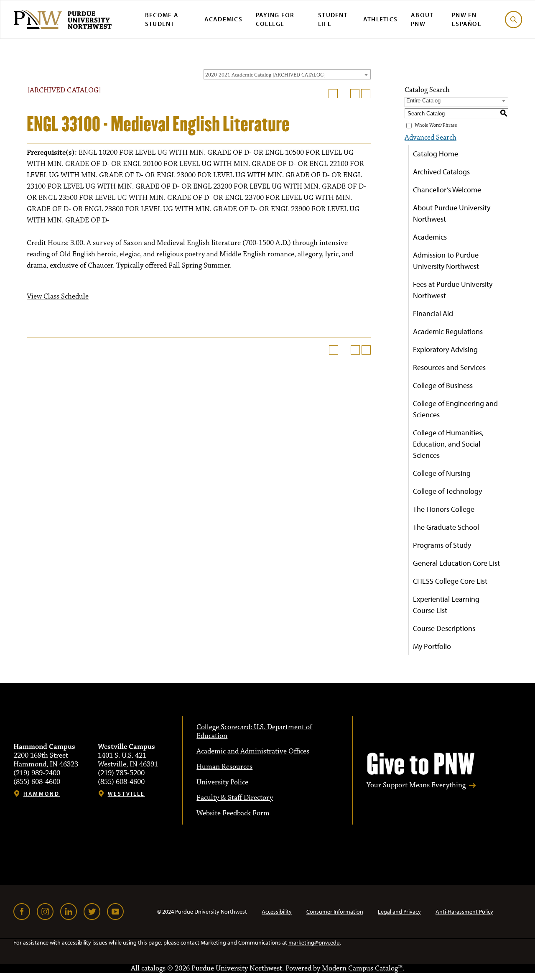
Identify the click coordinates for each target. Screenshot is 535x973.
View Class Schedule (58, 296)
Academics (223, 19)
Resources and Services (449, 367)
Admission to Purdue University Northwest (446, 260)
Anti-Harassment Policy (464, 911)
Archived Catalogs (441, 171)
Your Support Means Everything (416, 785)
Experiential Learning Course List (446, 604)
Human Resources (224, 766)
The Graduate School (446, 527)
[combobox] (287, 74)
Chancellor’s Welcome (447, 189)
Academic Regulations (448, 331)
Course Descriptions (444, 628)
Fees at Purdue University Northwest (452, 289)
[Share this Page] (344, 93)
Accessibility (277, 911)
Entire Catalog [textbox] (423, 100)
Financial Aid (433, 313)
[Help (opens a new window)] (365, 93)
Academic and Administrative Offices (252, 751)
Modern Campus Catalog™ (362, 968)
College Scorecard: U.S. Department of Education (254, 732)
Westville (126, 794)
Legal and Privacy (399, 911)
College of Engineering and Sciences (455, 408)
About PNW (422, 19)
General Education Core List (456, 563)
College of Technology (447, 491)
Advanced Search (430, 137)
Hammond (41, 794)
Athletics (380, 19)
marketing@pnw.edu (314, 942)
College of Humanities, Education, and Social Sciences (448, 444)
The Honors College (443, 509)
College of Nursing (442, 473)
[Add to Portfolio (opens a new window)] (333, 93)
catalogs (153, 968)
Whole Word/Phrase (436, 126)
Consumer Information (334, 911)
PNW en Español (466, 19)
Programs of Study (442, 545)
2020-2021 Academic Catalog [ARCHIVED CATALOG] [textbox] (265, 75)
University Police (222, 782)
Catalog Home (435, 153)
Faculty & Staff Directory (234, 797)
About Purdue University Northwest (451, 213)
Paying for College (275, 19)
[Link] (21, 911)
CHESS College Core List (450, 581)
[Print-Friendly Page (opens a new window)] (354, 93)
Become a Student (161, 19)
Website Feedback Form (233, 813)
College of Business (443, 385)
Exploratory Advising (445, 349)
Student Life (333, 19)
